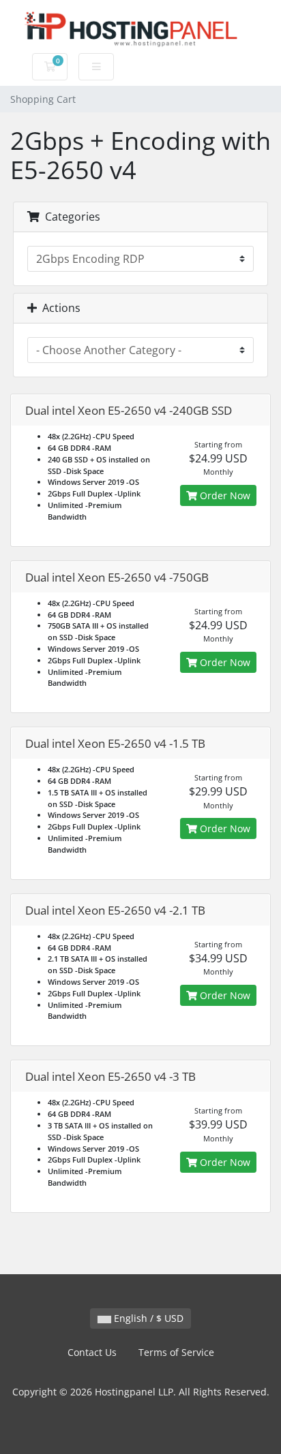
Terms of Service (176, 1352)
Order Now (223, 495)
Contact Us (92, 1352)
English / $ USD (147, 1318)
